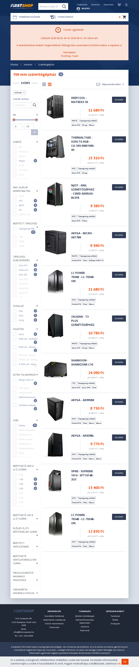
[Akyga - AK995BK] (55, 408)
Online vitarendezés (54, 623)
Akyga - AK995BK (82, 400)
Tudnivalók (82, 4)
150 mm (18, 92)
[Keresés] (64, 6)
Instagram (115, 623)
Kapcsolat (109, 4)
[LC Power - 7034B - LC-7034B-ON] (55, 523)
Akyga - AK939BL (82, 436)
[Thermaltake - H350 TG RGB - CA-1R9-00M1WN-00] (55, 146)
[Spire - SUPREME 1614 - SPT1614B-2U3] (55, 480)
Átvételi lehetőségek (84, 616)
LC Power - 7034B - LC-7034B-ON (83, 519)
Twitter (115, 619)
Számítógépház (46, 64)
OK (34, 132)
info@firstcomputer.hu (24, 632)
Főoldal (14, 64)
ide (119, 663)
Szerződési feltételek (54, 616)
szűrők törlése (21, 99)
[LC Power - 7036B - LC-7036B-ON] (55, 281)
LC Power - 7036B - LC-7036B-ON (83, 277)
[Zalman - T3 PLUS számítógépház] (55, 325)
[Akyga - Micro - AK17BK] (55, 242)
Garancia (95, 4)
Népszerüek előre (111, 84)
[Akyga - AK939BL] (55, 444)
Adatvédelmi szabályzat (54, 619)
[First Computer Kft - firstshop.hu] (22, 6)
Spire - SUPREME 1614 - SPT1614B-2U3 (82, 475)
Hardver (28, 64)
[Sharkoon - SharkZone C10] (55, 369)
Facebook (115, 616)
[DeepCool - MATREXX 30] (55, 106)
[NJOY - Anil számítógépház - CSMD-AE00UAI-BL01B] (55, 194)
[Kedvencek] (117, 4)
